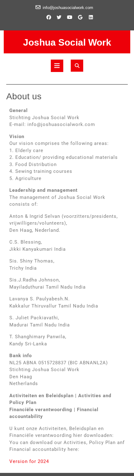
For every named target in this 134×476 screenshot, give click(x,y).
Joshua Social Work (67, 42)
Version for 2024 (29, 461)
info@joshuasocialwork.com (68, 7)
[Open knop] (57, 66)
